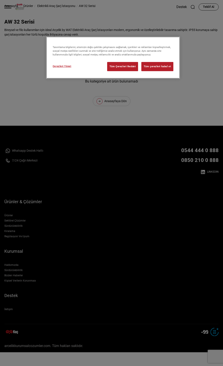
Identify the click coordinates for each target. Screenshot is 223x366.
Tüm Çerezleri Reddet (123, 66)
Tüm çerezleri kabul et (157, 66)
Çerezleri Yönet (62, 66)
